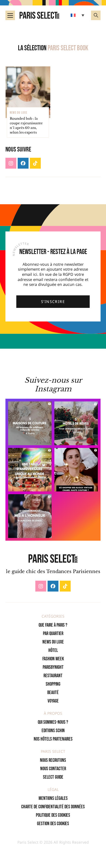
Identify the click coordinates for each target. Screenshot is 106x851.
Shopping (53, 684)
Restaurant (53, 676)
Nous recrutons (53, 760)
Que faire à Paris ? (53, 625)
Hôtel (53, 650)
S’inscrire (53, 301)
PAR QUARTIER (53, 633)
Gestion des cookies (53, 824)
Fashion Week (53, 659)
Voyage (53, 701)
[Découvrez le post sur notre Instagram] (30, 423)
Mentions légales (53, 798)
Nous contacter (53, 769)
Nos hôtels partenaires (53, 739)
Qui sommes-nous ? (53, 722)
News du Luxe (53, 642)
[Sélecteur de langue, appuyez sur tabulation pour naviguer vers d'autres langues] (78, 15)
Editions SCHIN (53, 731)
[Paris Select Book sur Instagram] (10, 163)
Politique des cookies (53, 815)
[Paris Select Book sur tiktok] (35, 163)
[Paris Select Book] (53, 558)
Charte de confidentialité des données (53, 807)
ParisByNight (53, 667)
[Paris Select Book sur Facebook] (23, 163)
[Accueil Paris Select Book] (39, 15)
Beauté (53, 692)
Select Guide (53, 777)
